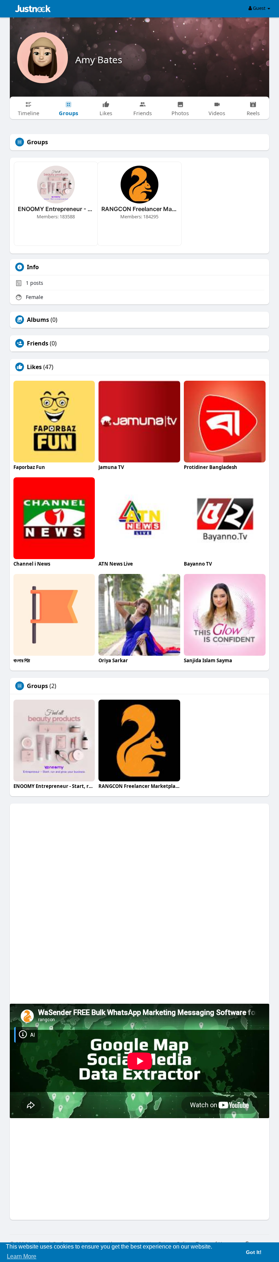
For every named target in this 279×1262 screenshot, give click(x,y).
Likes (34, 367)
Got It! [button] (254, 1252)
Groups (37, 686)
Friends (37, 343)
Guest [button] (259, 8)
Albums (38, 320)
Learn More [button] (21, 1256)
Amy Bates (98, 59)
